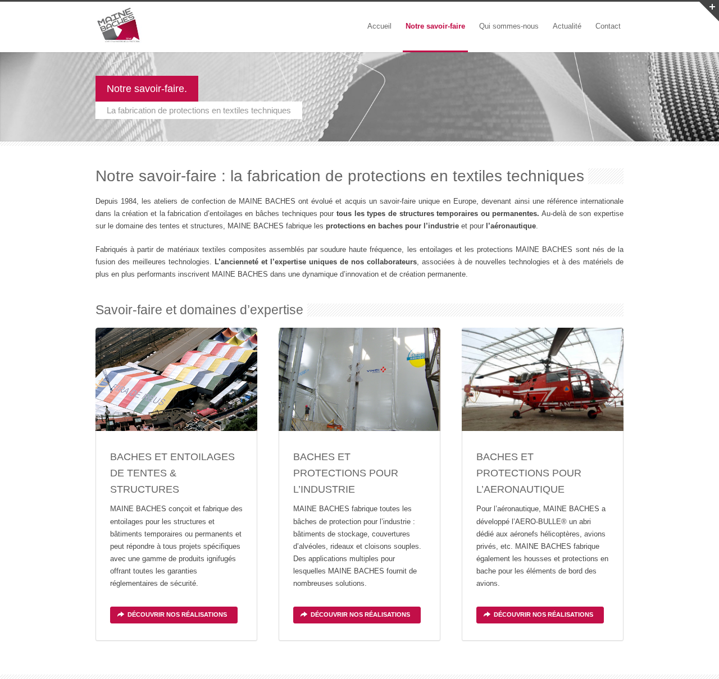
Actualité (567, 26)
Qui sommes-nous (509, 26)
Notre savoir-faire (435, 26)
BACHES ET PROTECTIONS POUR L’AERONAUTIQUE (528, 473)
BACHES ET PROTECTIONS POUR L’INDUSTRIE (345, 473)
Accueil (379, 26)
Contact (608, 26)
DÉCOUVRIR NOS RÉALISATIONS (177, 614)
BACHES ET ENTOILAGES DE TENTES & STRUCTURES (172, 473)
